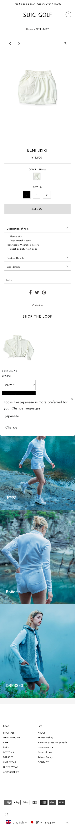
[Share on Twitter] (37, 293)
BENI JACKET (10, 370)
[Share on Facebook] (30, 293)
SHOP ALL (8, 732)
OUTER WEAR (10, 767)
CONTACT (43, 762)
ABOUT (41, 732)
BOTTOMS (8, 752)
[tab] (37, 228)
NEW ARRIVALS (12, 737)
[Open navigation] (7, 14)
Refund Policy (45, 757)
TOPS (6, 747)
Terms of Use (45, 752)
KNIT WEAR (9, 762)
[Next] (19, 43)
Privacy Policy (45, 737)
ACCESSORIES (11, 772)
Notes (9, 280)
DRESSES (8, 757)
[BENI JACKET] (19, 344)
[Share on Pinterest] (44, 293)
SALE (6, 742)
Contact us (37, 305)
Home (29, 29)
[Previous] (10, 43)
